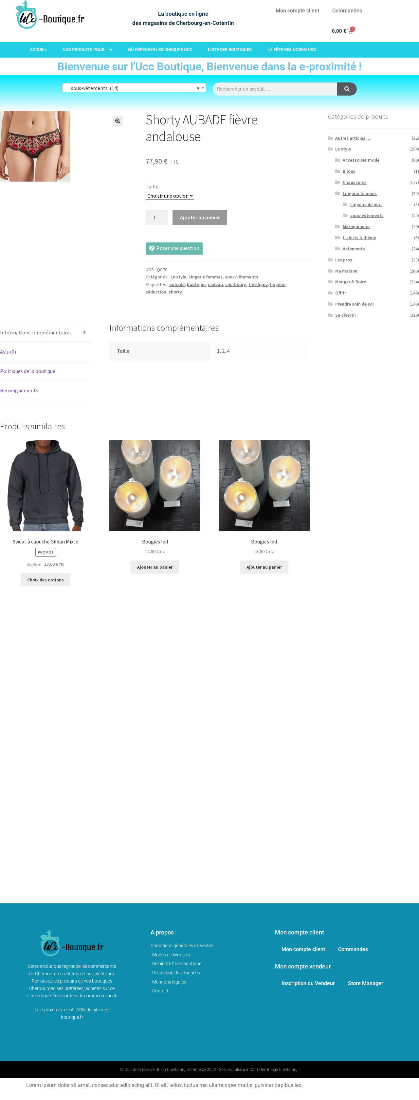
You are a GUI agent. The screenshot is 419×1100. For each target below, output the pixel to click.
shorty (175, 292)
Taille (152, 186)
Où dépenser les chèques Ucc (160, 49)
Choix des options (45, 580)
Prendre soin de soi (354, 304)
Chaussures (355, 182)
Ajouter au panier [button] (155, 567)
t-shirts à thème (359, 237)
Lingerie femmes (206, 277)
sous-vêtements (241, 277)
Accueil (38, 49)
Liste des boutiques (230, 49)
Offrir (340, 293)
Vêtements (354, 249)
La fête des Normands (291, 49)
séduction (156, 292)
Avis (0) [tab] (8, 351)
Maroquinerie (356, 226)
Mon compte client (297, 11)
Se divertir (345, 315)
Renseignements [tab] (19, 390)
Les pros (343, 260)
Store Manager (365, 983)
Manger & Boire (350, 282)
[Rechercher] (347, 89)
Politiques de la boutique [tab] (27, 371)
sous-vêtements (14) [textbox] (132, 88)
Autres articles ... (352, 138)
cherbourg (235, 284)
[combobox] (134, 87)
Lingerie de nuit (366, 204)
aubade (177, 284)
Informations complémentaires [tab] (36, 332)
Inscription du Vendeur (308, 983)
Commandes (347, 11)
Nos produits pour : (84, 49)
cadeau (215, 284)
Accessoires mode (361, 160)
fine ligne (258, 284)
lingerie (277, 284)
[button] (118, 121)
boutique (196, 284)
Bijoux (349, 171)
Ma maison (346, 271)
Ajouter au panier (200, 217)
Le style (178, 277)
